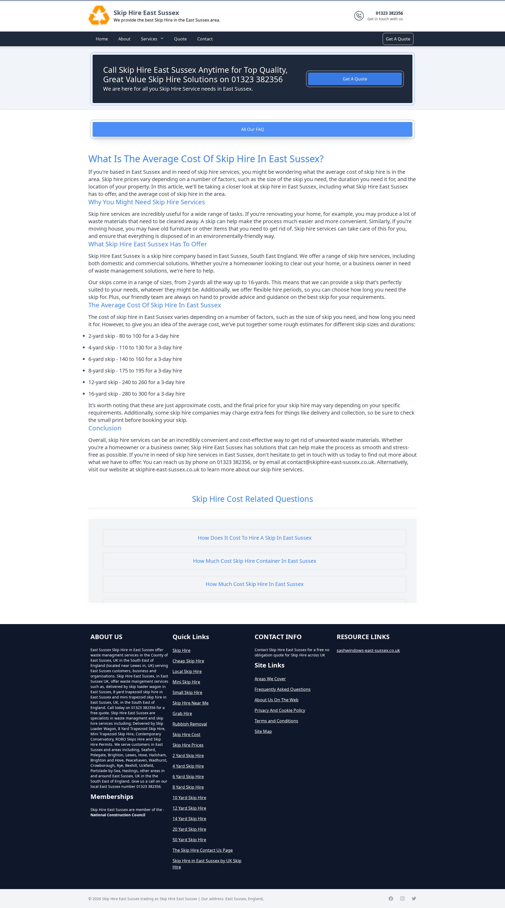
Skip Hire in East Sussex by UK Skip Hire (207, 864)
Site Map (263, 731)
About (124, 39)
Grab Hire (182, 713)
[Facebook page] (390, 898)
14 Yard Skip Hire (189, 819)
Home (102, 39)
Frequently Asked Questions (283, 689)
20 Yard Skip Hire (189, 829)
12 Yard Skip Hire (189, 808)
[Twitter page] (414, 898)
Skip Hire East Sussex (146, 12)
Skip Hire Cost (186, 734)
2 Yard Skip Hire (188, 755)
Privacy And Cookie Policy (280, 710)
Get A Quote (398, 39)
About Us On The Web (277, 700)
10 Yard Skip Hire (189, 797)
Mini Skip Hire (186, 682)
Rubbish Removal (190, 724)
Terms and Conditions (276, 721)
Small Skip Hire (187, 692)
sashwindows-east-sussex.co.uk (368, 650)
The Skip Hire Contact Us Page (203, 850)
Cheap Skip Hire (188, 661)
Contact (205, 39)
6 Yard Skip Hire (188, 776)
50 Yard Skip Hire (189, 840)
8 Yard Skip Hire (188, 787)
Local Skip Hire (187, 671)
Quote (180, 39)
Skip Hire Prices (188, 745)
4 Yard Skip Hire (188, 766)
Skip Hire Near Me (191, 703)
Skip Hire (181, 650)
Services (149, 39)
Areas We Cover (270, 679)
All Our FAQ (252, 129)
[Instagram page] (402, 898)
